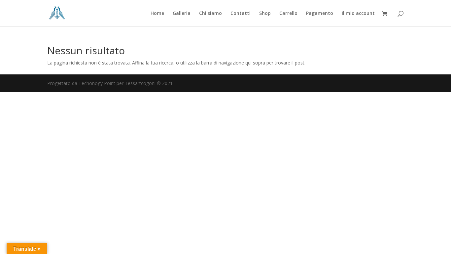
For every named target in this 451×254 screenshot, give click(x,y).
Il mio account (358, 13)
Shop (265, 13)
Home (157, 13)
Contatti (240, 13)
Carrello (288, 13)
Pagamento (319, 13)
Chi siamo (210, 13)
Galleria (182, 13)
